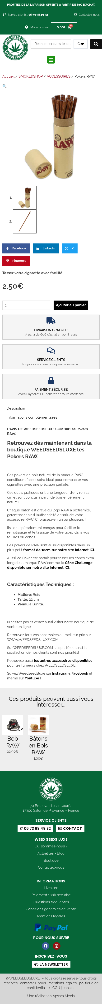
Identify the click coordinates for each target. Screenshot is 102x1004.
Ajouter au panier (71, 305)
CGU (56, 988)
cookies (69, 988)
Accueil (8, 76)
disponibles (82, 660)
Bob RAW (12, 742)
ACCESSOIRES (58, 76)
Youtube (32, 678)
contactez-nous (33, 983)
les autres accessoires (52, 660)
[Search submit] (96, 44)
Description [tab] (16, 408)
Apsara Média (64, 996)
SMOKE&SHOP (31, 76)
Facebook (79, 673)
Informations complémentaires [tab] (32, 417)
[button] (51, 60)
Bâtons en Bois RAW (38, 745)
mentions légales (62, 983)
